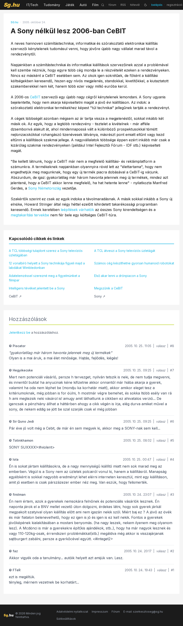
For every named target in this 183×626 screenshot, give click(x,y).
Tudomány (52, 5)
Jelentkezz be (19, 332)
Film (95, 5)
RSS (123, 4)
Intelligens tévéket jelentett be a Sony (37, 288)
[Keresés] (102, 4)
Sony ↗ (99, 296)
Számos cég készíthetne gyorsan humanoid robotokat (134, 263)
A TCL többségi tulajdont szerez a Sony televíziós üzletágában (46, 253)
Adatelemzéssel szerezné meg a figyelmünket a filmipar (44, 278)
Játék (69, 5)
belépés (156, 4)
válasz (160, 346)
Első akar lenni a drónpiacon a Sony (120, 276)
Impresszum (100, 611)
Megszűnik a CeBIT (108, 288)
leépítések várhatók (77, 209)
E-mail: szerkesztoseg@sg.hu (143, 611)
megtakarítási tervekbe (30, 215)
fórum (112, 4)
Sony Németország (44, 188)
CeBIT (35, 97)
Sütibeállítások (66, 618)
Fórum (116, 611)
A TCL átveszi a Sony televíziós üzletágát (124, 251)
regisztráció (174, 4)
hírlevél (135, 4)
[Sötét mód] (145, 4)
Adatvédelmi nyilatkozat (72, 611)
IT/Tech (32, 5)
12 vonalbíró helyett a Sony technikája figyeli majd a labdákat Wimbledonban (47, 265)
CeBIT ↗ (15, 296)
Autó (83, 5)
